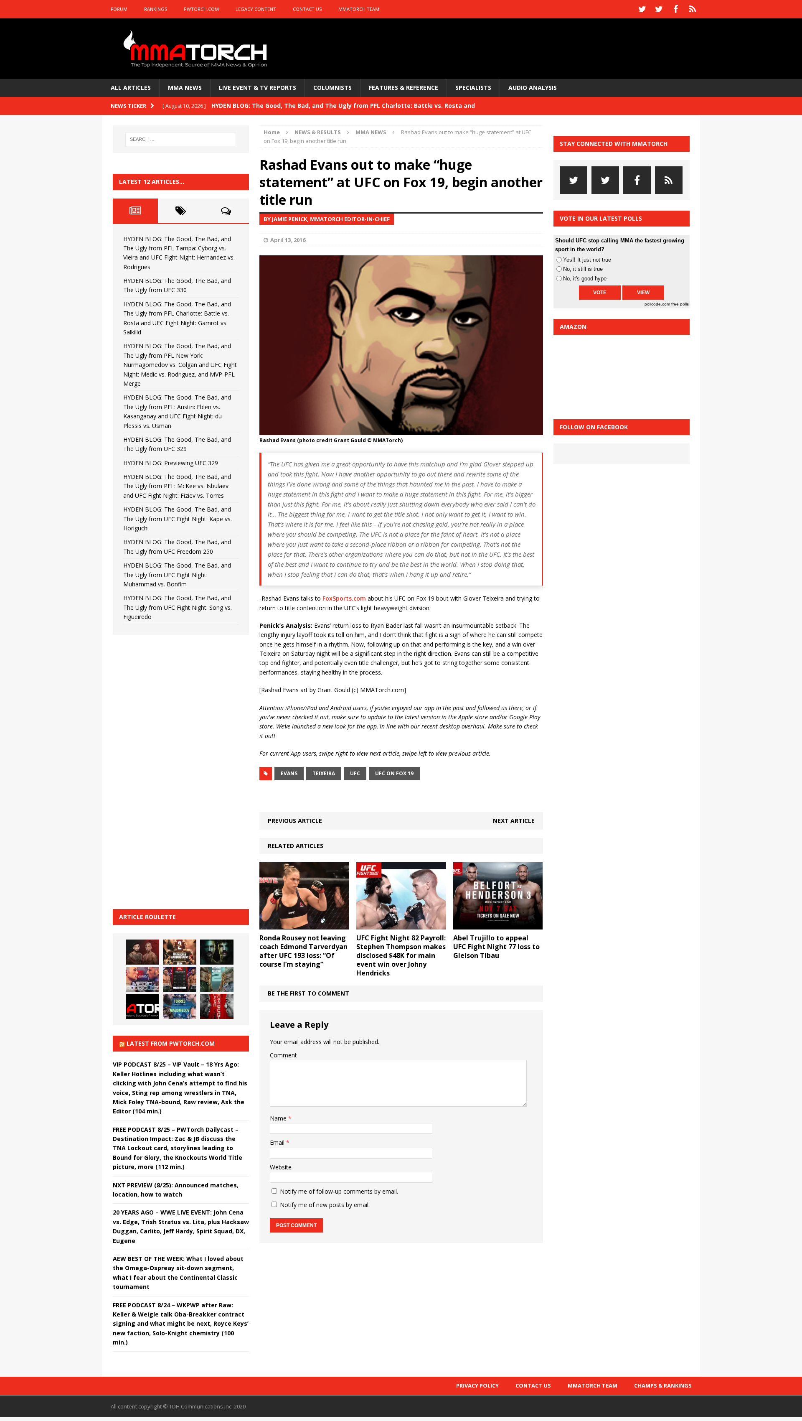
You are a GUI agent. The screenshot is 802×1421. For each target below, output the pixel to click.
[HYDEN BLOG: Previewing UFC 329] (142, 1006)
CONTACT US (307, 9)
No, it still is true (583, 269)
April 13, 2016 (287, 240)
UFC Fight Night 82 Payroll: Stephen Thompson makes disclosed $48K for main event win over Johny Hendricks (401, 955)
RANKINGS (155, 9)
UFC (355, 773)
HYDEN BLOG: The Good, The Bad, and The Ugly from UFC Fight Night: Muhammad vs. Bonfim (177, 574)
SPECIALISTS (473, 88)
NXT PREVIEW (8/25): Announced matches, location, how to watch (176, 1189)
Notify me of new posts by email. (325, 1205)
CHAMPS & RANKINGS (663, 1385)
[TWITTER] (642, 9)
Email (278, 1142)
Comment (283, 1055)
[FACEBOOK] (675, 9)
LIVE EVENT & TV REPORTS (257, 88)
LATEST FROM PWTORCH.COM (171, 1043)
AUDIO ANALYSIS (532, 88)
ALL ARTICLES (131, 88)
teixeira (323, 773)
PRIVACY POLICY (477, 1385)
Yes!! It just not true (587, 260)
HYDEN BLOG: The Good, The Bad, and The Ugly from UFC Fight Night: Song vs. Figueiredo (177, 607)
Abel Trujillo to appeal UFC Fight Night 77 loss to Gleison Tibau (496, 946)
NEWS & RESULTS (317, 132)
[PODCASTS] (692, 9)
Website (281, 1167)
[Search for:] (180, 139)
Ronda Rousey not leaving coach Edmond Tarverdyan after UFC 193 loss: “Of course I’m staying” (303, 950)
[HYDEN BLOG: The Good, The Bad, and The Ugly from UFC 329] (216, 979)
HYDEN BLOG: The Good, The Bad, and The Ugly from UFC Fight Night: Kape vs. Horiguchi (177, 518)
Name (279, 1118)
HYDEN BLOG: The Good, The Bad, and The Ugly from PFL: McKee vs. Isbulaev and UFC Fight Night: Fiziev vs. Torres (177, 486)
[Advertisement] (175, 770)
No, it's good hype (585, 278)
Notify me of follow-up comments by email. (339, 1191)
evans (289, 773)
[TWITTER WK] (659, 9)
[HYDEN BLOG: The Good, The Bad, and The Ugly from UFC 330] (179, 952)
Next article (514, 821)
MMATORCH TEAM (358, 9)
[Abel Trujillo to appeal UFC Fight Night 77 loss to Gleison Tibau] (498, 925)
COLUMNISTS (332, 88)
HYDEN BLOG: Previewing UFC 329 (170, 463)
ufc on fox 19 (394, 773)
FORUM (119, 9)
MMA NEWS (185, 88)
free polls (680, 304)
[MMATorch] (197, 48)
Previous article (295, 821)
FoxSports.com (344, 598)
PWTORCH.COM (201, 9)
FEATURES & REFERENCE (403, 88)
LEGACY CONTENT (256, 9)
